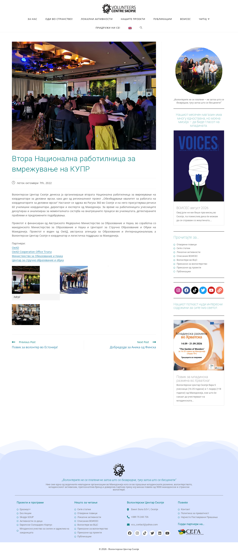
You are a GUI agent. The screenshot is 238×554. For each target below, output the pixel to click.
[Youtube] (211, 290)
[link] (15, 247)
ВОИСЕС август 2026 (192, 208)
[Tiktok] (195, 290)
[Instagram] (178, 290)
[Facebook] (186, 290)
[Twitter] (203, 290)
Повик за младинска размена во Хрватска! (193, 378)
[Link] (219, 290)
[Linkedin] (160, 533)
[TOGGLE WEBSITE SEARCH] (141, 27)
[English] (130, 27)
